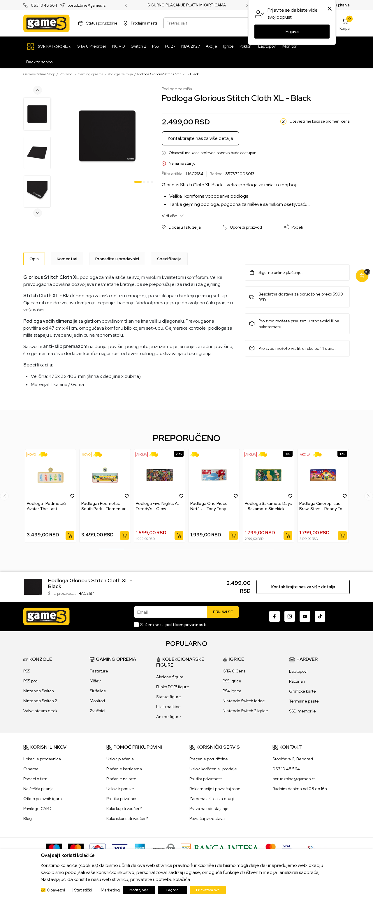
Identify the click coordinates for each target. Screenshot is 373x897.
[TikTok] (320, 616)
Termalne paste (304, 701)
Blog (27, 818)
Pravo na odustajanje (208, 808)
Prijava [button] (292, 31)
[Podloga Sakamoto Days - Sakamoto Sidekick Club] (268, 475)
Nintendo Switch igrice (244, 700)
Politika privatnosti (123, 798)
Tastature (99, 671)
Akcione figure (170, 676)
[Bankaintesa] (220, 848)
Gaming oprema (90, 74)
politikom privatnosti (186, 624)
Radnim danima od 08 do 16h (299, 788)
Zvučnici (97, 710)
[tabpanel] (107, 136)
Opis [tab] (34, 258)
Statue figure (168, 696)
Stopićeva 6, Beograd (292, 759)
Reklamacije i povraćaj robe (214, 788)
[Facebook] (274, 616)
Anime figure (168, 716)
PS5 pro (30, 681)
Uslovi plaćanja (120, 759)
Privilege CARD (37, 808)
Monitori (97, 700)
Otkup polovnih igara (42, 798)
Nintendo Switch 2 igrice (245, 710)
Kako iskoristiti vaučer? (127, 818)
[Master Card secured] (270, 848)
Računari (297, 681)
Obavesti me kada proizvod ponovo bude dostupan (212, 152)
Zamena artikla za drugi (211, 798)
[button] (181, 227)
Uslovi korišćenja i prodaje (213, 768)
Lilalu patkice (168, 706)
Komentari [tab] (67, 258)
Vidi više (170, 215)
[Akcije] (142, 454)
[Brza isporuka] (45, 454)
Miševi (95, 681)
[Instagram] (289, 616)
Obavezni (56, 890)
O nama (30, 768)
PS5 (26, 671)
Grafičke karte (302, 691)
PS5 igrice (232, 681)
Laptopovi (298, 671)
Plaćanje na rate (121, 778)
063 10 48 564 (44, 5)
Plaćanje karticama (124, 768)
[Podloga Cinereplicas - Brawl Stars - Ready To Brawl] (323, 475)
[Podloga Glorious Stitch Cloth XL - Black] (32, 586)
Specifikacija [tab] (169, 258)
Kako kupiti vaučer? (124, 808)
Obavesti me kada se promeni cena (319, 121)
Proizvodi (66, 74)
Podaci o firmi (35, 778)
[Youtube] (305, 616)
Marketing (110, 890)
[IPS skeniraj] (312, 848)
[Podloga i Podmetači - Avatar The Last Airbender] (50, 475)
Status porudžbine (101, 23)
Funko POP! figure (172, 686)
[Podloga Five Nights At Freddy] (159, 475)
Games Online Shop (39, 74)
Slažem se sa (173, 625)
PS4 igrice (232, 690)
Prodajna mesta (144, 23)
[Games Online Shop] (46, 23)
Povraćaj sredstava (207, 818)
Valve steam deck (40, 710)
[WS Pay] (163, 848)
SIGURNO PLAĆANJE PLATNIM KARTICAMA (186, 5)
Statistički (83, 890)
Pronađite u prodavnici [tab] (117, 258)
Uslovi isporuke (120, 788)
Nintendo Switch (38, 690)
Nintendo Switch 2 (40, 700)
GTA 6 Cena (234, 671)
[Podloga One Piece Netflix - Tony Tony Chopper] (214, 475)
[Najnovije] (32, 454)
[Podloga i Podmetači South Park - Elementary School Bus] (105, 475)
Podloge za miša (120, 74)
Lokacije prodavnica (42, 759)
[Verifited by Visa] (286, 848)
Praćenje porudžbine (208, 759)
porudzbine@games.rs (86, 5)
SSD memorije (302, 711)
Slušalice (98, 690)
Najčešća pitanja (38, 788)
